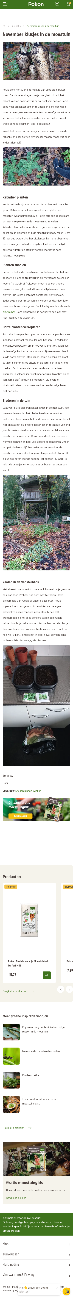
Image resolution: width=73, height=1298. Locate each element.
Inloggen (58, 4)
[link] (29, 933)
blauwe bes (9, 312)
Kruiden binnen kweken (28, 791)
